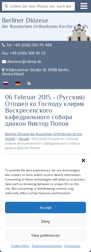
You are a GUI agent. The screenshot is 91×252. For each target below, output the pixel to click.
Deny (45, 221)
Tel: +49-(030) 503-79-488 (28, 45)
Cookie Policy (20, 246)
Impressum (72, 246)
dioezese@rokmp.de (23, 61)
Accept (45, 207)
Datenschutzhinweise (47, 246)
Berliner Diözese (45, 23)
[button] (83, 160)
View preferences (45, 235)
